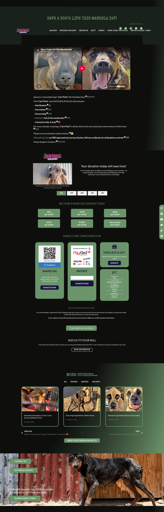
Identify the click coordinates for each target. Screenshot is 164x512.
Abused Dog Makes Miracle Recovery (124, 415)
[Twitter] (161, 225)
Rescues (84, 382)
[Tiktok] (161, 230)
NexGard (39, 118)
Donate (101, 30)
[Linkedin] (161, 236)
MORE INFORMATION (82, 349)
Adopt (93, 30)
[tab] (61, 193)
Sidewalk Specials (41, 137)
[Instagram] (161, 208)
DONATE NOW (82, 283)
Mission (53, 30)
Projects (96, 382)
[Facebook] (161, 213)
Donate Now (49, 287)
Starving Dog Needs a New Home (80, 415)
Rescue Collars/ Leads (141, 30)
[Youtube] (161, 219)
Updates (74, 382)
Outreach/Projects (68, 30)
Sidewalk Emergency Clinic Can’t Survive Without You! (38, 416)
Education (83, 30)
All (65, 382)
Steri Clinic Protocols (117, 30)
